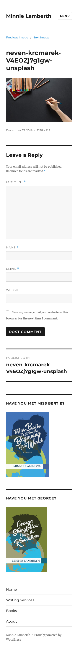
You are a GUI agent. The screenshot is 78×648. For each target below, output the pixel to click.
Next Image (41, 37)
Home (11, 589)
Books (11, 611)
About (11, 621)
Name (12, 247)
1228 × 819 (43, 130)
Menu (65, 16)
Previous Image (17, 37)
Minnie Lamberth (28, 16)
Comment (16, 182)
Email (12, 269)
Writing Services (20, 600)
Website (13, 290)
